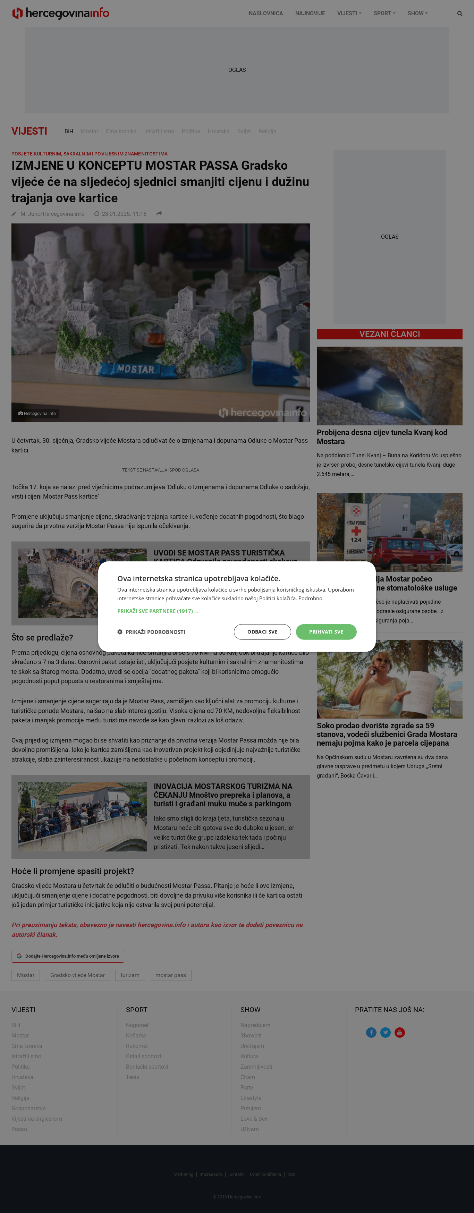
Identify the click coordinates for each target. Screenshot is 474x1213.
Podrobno (310, 598)
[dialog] (237, 606)
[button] (237, 611)
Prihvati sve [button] (326, 631)
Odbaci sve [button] (262, 631)
